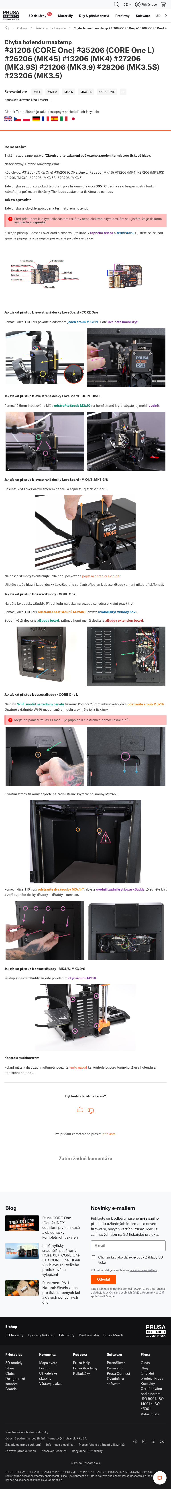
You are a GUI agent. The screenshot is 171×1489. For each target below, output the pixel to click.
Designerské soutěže (15, 1381)
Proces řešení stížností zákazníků (102, 1444)
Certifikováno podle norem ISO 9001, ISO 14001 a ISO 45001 (152, 1398)
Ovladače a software (115, 1381)
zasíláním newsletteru (143, 1270)
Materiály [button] (65, 16)
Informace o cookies (59, 1444)
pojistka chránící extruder (101, 576)
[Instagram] (144, 1441)
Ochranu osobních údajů (124, 1292)
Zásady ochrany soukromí (23, 1444)
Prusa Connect (118, 1373)
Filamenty (66, 1335)
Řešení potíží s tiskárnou (50, 28)
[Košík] (163, 4)
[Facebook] (135, 1441)
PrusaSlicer (116, 1362)
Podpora (22, 28)
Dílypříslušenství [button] (94, 16)
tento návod (78, 1067)
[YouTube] (162, 1441)
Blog (144, 1368)
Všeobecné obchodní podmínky (26, 1432)
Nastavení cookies (54, 1451)
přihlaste (109, 1134)
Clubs (10, 1373)
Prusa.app (114, 1368)
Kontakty (148, 1383)
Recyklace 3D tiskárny (87, 1451)
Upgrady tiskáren (41, 1335)
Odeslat (103, 1279)
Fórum (44, 1368)
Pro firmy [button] (122, 16)
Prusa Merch (113, 1335)
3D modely (13, 1362)
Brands (11, 1389)
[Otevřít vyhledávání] (116, 4)
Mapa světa (48, 1362)
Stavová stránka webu (20, 1451)
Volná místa (150, 1414)
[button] (8, 118)
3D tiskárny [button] (39, 15)
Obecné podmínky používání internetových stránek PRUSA (46, 1438)
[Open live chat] (160, 1478)
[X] (153, 1441)
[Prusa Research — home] (11, 16)
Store (9, 1368)
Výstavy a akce (50, 1383)
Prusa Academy (85, 1368)
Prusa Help (81, 1362)
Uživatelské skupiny (48, 1375)
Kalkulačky (81, 1373)
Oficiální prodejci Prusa (152, 1375)
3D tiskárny (14, 1335)
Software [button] (143, 16)
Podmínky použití (153, 1292)
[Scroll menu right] (166, 15)
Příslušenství (89, 1335)
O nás (145, 1362)
